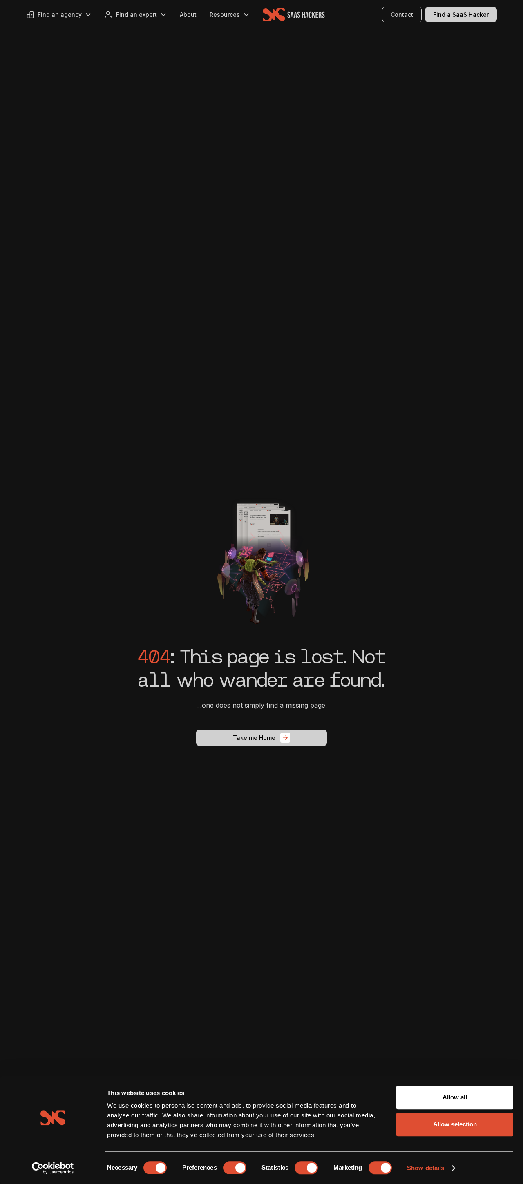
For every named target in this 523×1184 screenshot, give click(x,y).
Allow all (455, 1097)
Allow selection (455, 1124)
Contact (402, 14)
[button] (59, 14)
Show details (425, 1167)
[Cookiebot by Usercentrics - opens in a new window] (53, 1168)
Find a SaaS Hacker (461, 14)
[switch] (234, 1167)
